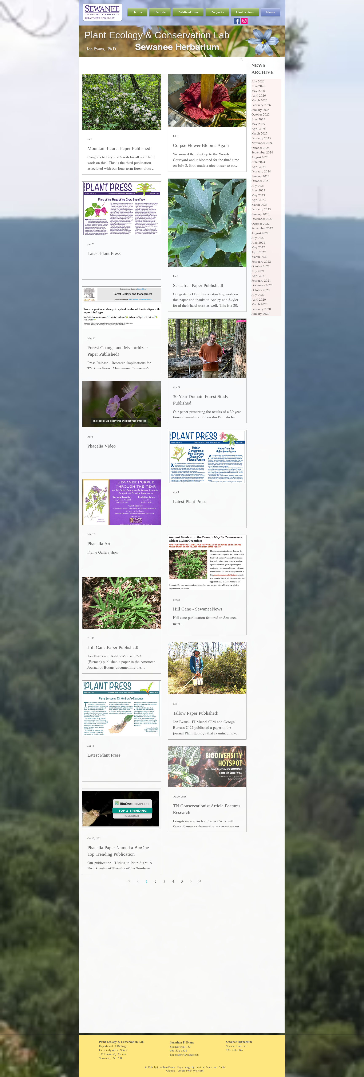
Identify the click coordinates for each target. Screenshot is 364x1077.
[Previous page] (138, 881)
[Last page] (199, 881)
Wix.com (198, 1070)
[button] (241, 59)
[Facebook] (237, 21)
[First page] (129, 881)
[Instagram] (244, 21)
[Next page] (191, 881)
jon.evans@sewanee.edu (184, 1055)
